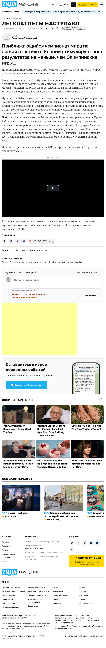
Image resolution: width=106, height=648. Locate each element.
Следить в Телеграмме (28, 385)
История (82, 591)
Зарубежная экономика (38, 591)
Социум (82, 587)
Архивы (5, 542)
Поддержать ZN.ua (87, 5)
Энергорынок (8, 599)
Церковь (56, 599)
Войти (66, 5)
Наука (55, 587)
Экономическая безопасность (35, 600)
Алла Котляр (10, 516)
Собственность (85, 603)
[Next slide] (102, 11)
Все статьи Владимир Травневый (22, 250)
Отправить (90, 296)
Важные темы (10, 12)
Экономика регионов (11, 607)
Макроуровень (8, 595)
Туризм (82, 599)
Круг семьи (83, 595)
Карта (4, 561)
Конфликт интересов (37, 595)
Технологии (58, 591)
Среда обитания (60, 595)
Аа (74, 5)
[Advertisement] (39, 329)
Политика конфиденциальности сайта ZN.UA (84, 636)
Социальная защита (36, 587)
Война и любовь (17, 513)
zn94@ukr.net (57, 552)
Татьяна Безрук (54, 520)
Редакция (6, 546)
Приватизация (8, 603)
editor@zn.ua (30, 559)
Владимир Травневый (24, 38)
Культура (57, 603)
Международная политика (13, 591)
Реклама (6, 550)
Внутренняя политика (11, 587)
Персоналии (33, 606)
